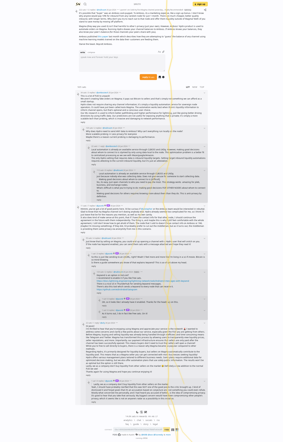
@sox (150, 434)
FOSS (115, 434)
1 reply (101, 146)
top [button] (202, 86)
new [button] (194, 86)
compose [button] (91, 52)
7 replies (91, 205)
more (168, 434)
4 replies (96, 238)
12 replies (91, 10)
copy (166, 429)
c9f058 (145, 438)
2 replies (97, 128)
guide (136, 424)
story (145, 424)
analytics (128, 420)
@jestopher (146, 208)
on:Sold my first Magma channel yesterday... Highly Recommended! (155, 10)
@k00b (144, 434)
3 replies (91, 92)
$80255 (137, 4)
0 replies (108, 170)
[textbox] (142, 28)
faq (127, 424)
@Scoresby (158, 434)
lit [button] (188, 86)
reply (148, 77)
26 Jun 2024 (111, 10)
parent (123, 10)
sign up (201, 4)
